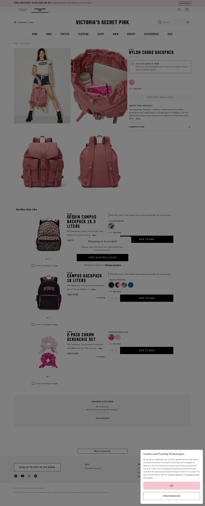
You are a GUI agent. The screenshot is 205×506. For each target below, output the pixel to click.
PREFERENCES (171, 496)
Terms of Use (193, 474)
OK (171, 485)
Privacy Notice (175, 474)
